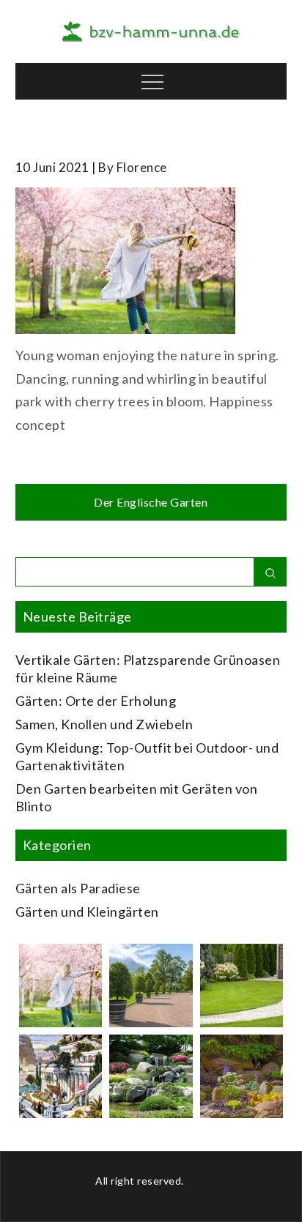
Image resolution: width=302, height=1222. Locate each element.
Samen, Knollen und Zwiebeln (104, 724)
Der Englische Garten (150, 502)
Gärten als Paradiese (78, 888)
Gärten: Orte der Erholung (96, 701)
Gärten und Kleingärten (87, 912)
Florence (142, 167)
